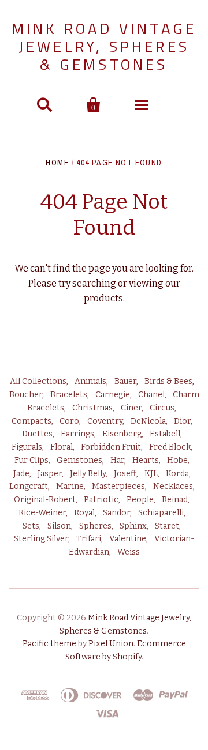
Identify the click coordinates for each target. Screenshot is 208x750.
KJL (151, 473)
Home (57, 162)
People (140, 499)
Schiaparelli (161, 513)
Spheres (95, 526)
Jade (21, 473)
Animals (90, 381)
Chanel (151, 395)
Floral (61, 447)
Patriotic (101, 499)
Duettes (37, 434)
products (103, 298)
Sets (31, 526)
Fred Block (170, 447)
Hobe (177, 460)
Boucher (25, 395)
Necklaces (173, 486)
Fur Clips (31, 460)
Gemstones (79, 460)
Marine (70, 486)
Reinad (175, 499)
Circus (162, 408)
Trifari (88, 539)
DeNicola (148, 421)
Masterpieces (118, 486)
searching (94, 283)
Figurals (27, 447)
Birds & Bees (168, 381)
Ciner (131, 408)
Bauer (125, 381)
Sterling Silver (41, 539)
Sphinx (133, 526)
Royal (84, 513)
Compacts (31, 421)
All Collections (38, 381)
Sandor (116, 513)
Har (117, 460)
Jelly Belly (88, 473)
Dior (182, 421)
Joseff (125, 473)
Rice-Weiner (42, 513)
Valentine (127, 539)
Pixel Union (110, 644)
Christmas (92, 408)
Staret (167, 526)
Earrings (77, 434)
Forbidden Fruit (111, 447)
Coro (69, 421)
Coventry (104, 421)
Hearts (145, 460)
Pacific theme (49, 644)
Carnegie (112, 395)
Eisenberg (122, 434)
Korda (177, 473)
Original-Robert (45, 499)
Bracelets (68, 395)
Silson (59, 526)
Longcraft (28, 486)
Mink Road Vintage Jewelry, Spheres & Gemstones (104, 46)
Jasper (50, 473)
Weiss (128, 552)
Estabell (165, 434)
